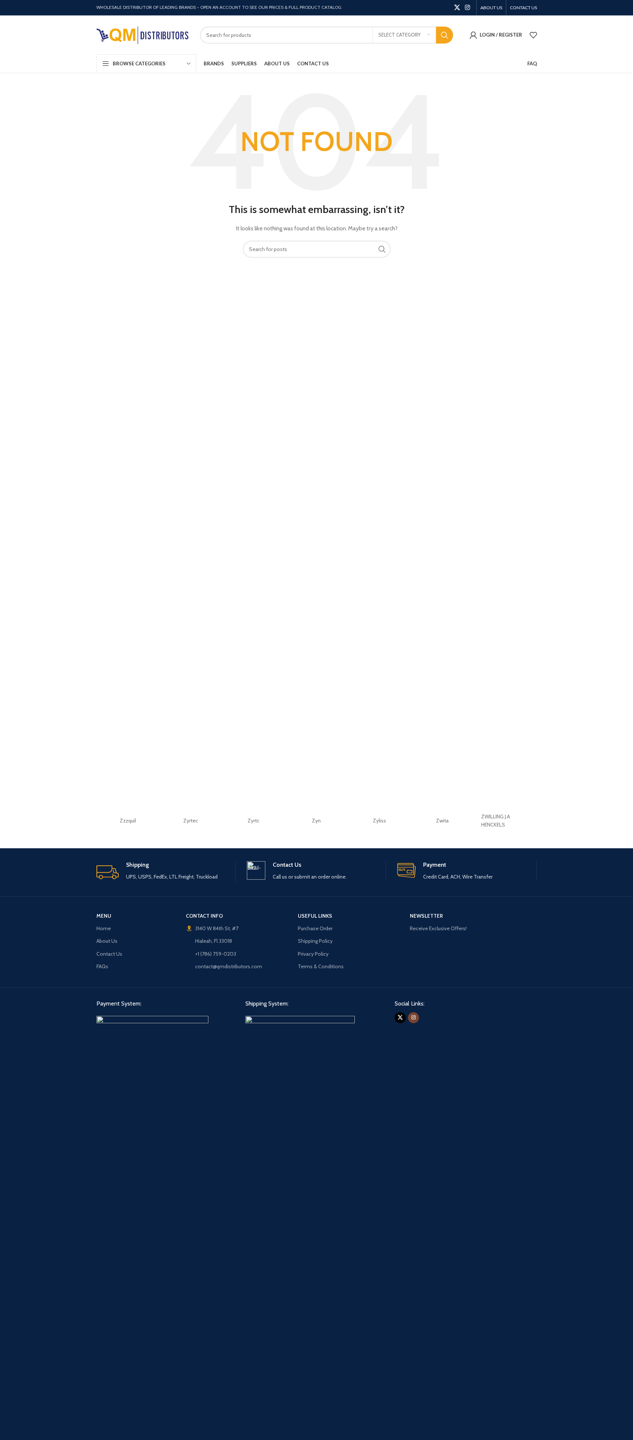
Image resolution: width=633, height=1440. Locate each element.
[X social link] (457, 7)
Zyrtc (253, 820)
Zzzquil (128, 820)
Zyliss (379, 820)
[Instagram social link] (467, 7)
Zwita (442, 820)
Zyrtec (190, 820)
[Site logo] (142, 34)
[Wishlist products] (533, 35)
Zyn (316, 820)
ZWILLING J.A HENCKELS (495, 820)
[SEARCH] (444, 35)
